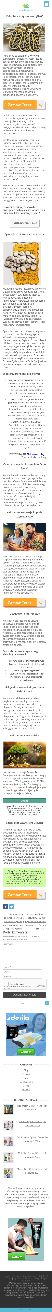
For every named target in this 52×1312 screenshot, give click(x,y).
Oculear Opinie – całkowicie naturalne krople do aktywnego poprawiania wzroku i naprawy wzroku (13, 921)
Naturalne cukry (35, 454)
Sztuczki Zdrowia (29, 1310)
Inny (26, 1077)
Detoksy (26, 1074)
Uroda (26, 1085)
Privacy (28, 1278)
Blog (26, 1070)
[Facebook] (5, 906)
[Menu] (46, 4)
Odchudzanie (26, 1081)
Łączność (18, 1278)
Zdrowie (26, 1089)
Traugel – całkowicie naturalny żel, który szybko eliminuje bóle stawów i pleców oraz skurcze (35, 921)
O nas (8, 1278)
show (34, 223)
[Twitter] (11, 906)
